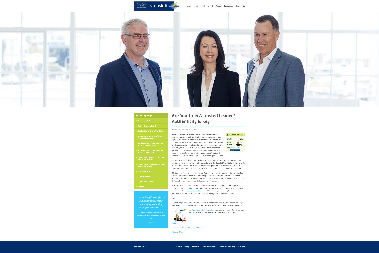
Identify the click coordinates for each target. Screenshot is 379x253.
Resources (228, 6)
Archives (141, 187)
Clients (206, 6)
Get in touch (184, 205)
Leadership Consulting (146, 181)
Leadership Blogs (144, 115)
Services (197, 6)
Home (188, 6)
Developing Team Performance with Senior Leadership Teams (151, 144)
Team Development (145, 176)
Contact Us (240, 6)
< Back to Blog (177, 232)
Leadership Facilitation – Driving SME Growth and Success (151, 165)
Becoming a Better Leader (147, 121)
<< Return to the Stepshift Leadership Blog (188, 227)
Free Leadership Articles (201, 210)
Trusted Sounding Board (147, 126)
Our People (216, 6)
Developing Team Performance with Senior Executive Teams (151, 151)
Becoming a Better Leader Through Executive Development (150, 137)
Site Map (241, 247)
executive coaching (194, 191)
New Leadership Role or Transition (150, 131)
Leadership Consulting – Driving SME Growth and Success (151, 158)
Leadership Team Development (203, 247)
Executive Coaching (145, 171)
